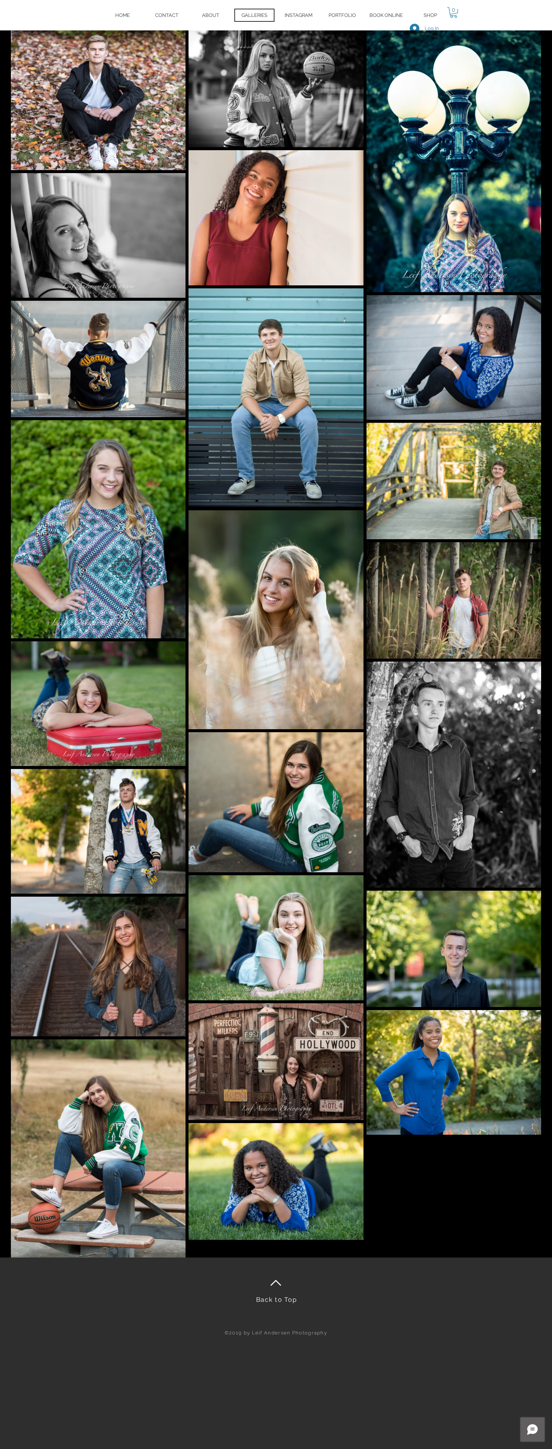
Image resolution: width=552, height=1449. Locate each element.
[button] (453, 12)
